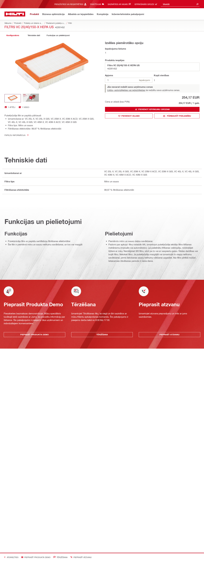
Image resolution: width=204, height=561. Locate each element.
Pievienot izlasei (130, 116)
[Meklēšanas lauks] (197, 4)
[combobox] (180, 4)
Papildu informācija (14, 135)
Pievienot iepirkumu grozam (154, 109)
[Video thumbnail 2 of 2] (31, 98)
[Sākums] (14, 14)
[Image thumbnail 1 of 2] (12, 98)
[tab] (12, 35)
